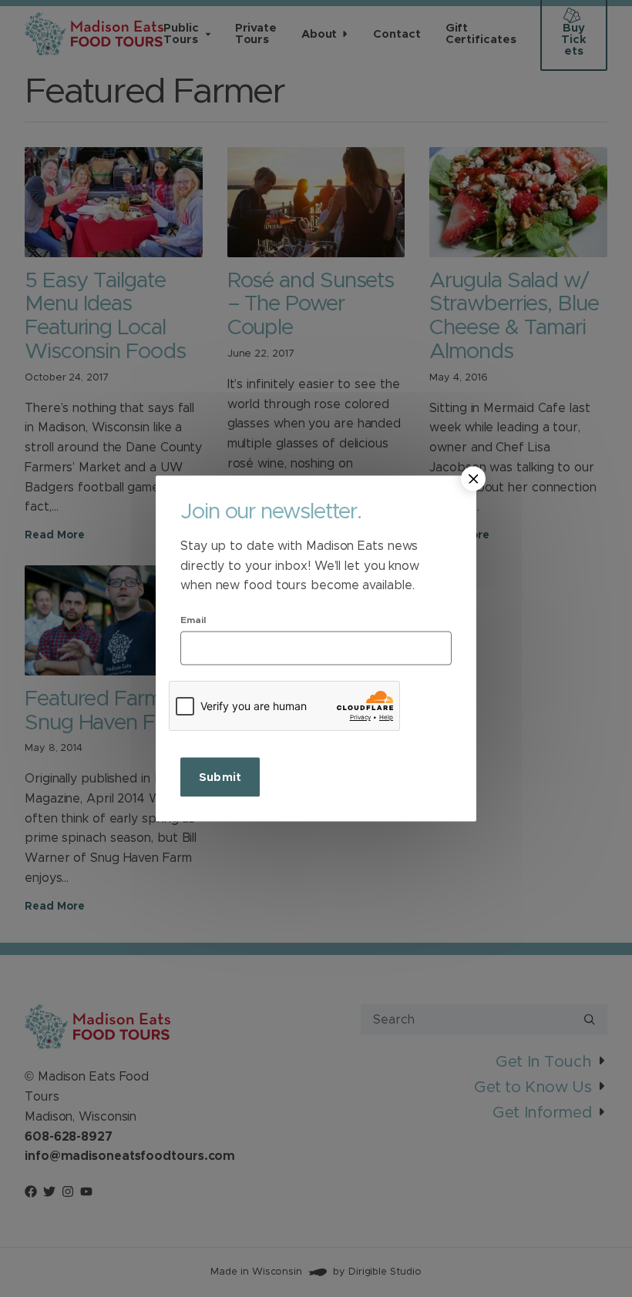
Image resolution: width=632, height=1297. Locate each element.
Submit (220, 777)
